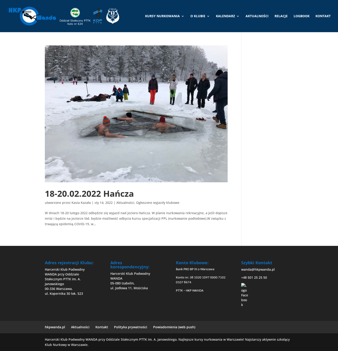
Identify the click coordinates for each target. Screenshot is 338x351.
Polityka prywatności (130, 327)
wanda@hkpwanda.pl (258, 269)
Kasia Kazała (81, 202)
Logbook (301, 16)
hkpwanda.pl (55, 327)
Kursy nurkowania (162, 16)
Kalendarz (225, 16)
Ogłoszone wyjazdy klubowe (157, 202)
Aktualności (257, 16)
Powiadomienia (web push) (174, 327)
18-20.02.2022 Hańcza (89, 193)
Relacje (281, 16)
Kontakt (323, 16)
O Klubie (197, 16)
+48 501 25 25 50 (254, 277)
